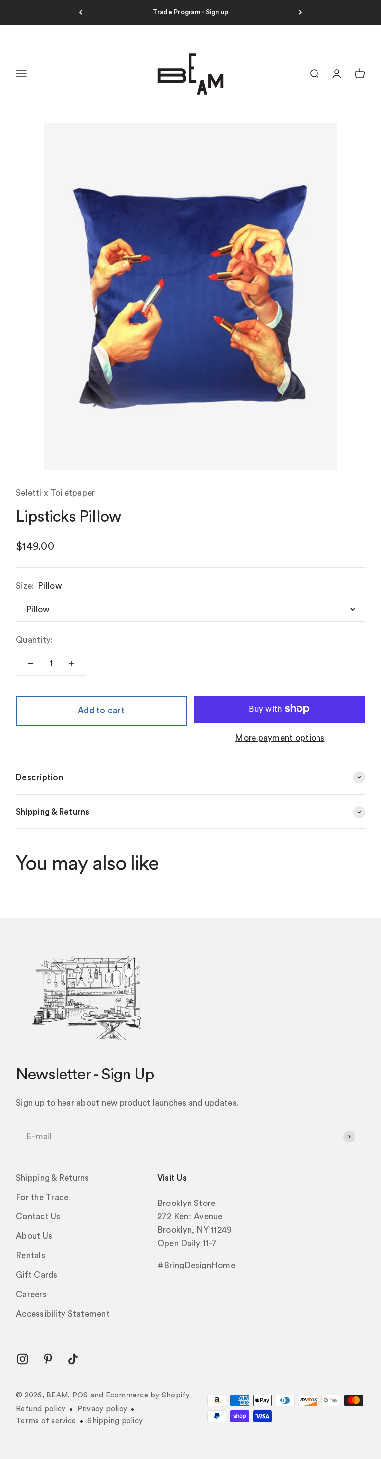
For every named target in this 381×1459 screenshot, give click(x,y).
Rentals (30, 1255)
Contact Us (38, 1216)
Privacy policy (102, 1409)
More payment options (279, 738)
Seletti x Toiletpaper (55, 493)
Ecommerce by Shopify (148, 1395)
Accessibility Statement (63, 1314)
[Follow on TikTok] (73, 1359)
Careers (31, 1294)
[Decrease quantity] (30, 663)
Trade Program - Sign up (191, 12)
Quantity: (34, 640)
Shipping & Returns (52, 1178)
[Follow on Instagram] (22, 1359)
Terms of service (46, 1421)
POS (80, 1395)
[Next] (300, 12)
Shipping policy (115, 1421)
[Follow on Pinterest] (48, 1359)
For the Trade (42, 1197)
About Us (34, 1236)
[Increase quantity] (71, 663)
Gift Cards (37, 1275)
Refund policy (40, 1409)
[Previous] (80, 12)
